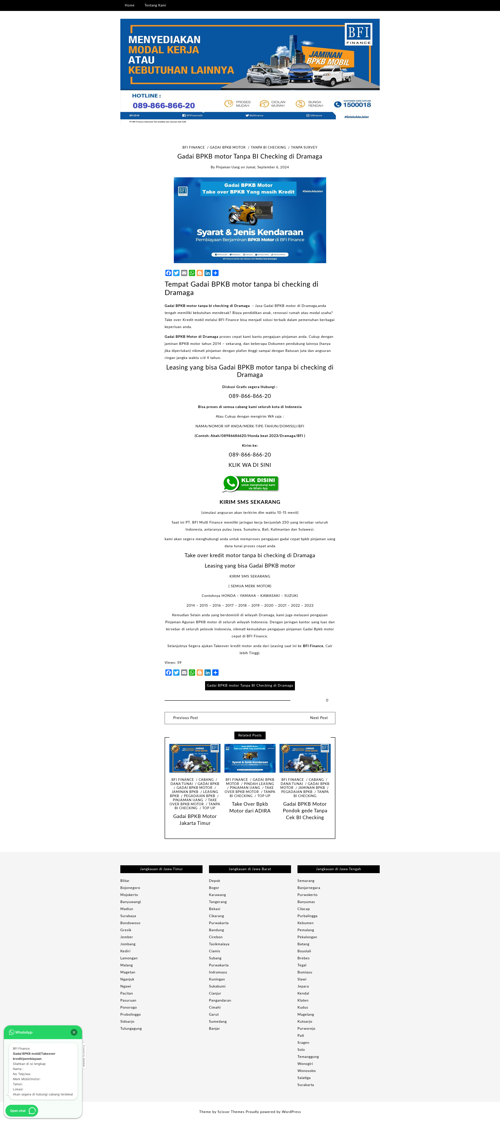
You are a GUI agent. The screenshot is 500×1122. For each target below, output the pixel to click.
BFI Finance (193, 147)
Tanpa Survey (304, 147)
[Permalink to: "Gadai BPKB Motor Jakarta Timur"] (195, 758)
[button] (74, 1032)
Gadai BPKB (208, 784)
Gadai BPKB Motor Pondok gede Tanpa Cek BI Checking (305, 811)
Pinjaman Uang (245, 787)
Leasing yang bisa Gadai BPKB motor (250, 566)
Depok (214, 881)
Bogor (214, 888)
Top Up (208, 808)
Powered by (84, 1056)
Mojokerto (129, 895)
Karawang (217, 895)
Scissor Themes (231, 1112)
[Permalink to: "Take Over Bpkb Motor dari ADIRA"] (250, 758)
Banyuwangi (130, 902)
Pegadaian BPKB (199, 796)
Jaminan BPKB (311, 787)
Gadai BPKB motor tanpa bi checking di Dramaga (207, 306)
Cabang (206, 779)
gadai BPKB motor (228, 147)
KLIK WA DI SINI (250, 465)
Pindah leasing (259, 784)
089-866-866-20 (250, 396)
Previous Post (185, 718)
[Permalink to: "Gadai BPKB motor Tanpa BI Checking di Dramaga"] (250, 220)
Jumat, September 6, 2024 (267, 167)
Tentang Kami (155, 5)
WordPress (291, 1112)
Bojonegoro (130, 888)
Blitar (125, 881)
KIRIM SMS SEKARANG (250, 502)
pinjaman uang (228, 167)
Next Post (319, 718)
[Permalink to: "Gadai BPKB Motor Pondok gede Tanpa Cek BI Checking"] (305, 758)
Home (130, 5)
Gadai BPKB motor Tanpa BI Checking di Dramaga (250, 685)
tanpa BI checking (268, 147)
